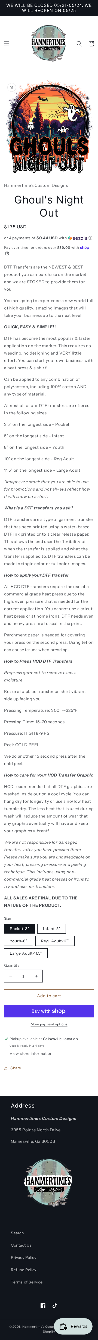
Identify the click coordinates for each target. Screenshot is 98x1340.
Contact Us (21, 1245)
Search (17, 1232)
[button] (7, 44)
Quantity (11, 965)
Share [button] (15, 1067)
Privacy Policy (23, 1257)
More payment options (49, 1024)
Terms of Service (27, 1282)
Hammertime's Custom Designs (46, 1327)
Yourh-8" (18, 940)
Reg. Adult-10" (55, 940)
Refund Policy (23, 1269)
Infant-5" (51, 928)
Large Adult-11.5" (26, 953)
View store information (31, 1053)
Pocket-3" (19, 928)
